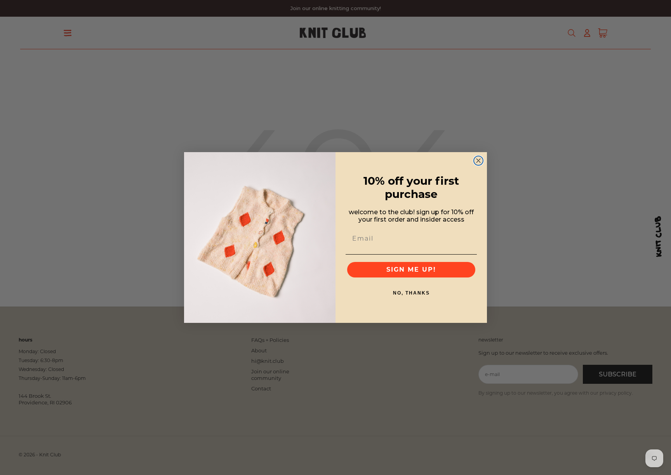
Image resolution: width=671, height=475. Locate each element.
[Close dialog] (478, 160)
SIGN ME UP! (411, 269)
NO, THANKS (411, 293)
